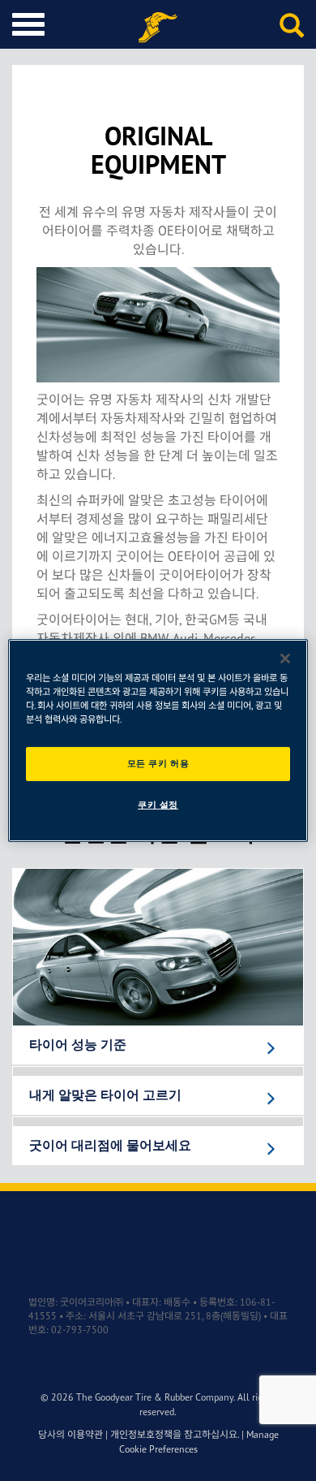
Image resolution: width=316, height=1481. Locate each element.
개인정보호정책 (141, 1434)
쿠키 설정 (158, 804)
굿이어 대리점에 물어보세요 (110, 1145)
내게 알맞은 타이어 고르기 (105, 1095)
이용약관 (85, 1434)
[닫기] (285, 658)
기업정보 (191, 1235)
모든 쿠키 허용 (158, 763)
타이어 (44, 1211)
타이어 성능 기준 (77, 1045)
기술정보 (191, 1211)
